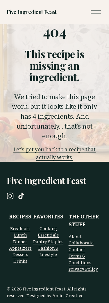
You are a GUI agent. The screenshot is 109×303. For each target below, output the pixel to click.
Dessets (20, 254)
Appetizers (20, 248)
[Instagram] (10, 195)
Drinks (20, 261)
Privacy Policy (83, 269)
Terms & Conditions (80, 259)
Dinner (20, 241)
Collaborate (81, 243)
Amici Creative (67, 295)
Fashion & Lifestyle (48, 251)
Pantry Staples (48, 241)
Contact (77, 249)
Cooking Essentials (48, 232)
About (75, 236)
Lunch (20, 235)
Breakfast (20, 228)
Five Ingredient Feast (32, 11)
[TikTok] (21, 195)
